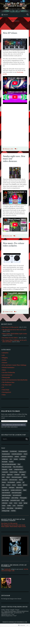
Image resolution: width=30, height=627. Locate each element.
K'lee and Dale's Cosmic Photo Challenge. (14, 365)
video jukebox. (18, 508)
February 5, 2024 (8, 148)
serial (20, 503)
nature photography (16, 492)
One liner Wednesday (8, 372)
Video (4, 395)
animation (5, 352)
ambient (17, 456)
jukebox (25, 485)
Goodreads (7, 569)
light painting (19, 487)
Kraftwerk (4, 487)
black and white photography (9, 464)
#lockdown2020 (6, 454)
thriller (9, 505)
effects (8, 477)
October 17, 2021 (8, 311)
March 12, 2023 (8, 235)
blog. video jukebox (17, 466)
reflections (4, 503)
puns (23, 500)
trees (14, 505)
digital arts (9, 474)
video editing (10, 508)
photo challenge (6, 497)
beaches (11, 461)
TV (3, 387)
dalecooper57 (22, 472)
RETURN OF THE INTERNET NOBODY (15, 4)
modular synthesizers (16, 490)
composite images (18, 469)
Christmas (4, 469)
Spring (25, 503)
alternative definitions (7, 456)
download (17, 474)
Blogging (5, 357)
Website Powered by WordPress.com (15, 622)
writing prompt (5, 510)
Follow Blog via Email (10, 411)
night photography (6, 495)
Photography (6, 377)
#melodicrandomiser (17, 454)
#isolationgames (23, 451)
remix (10, 503)
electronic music (13, 479)
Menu (6, 14)
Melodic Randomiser (8, 367)
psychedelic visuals (15, 500)
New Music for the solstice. (10, 337)
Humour (4, 362)
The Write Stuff (6, 385)
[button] (11, 550)
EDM (3, 477)
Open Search (27, 14)
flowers (4, 482)
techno (3, 505)
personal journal (7, 375)
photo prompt (5, 500)
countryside (5, 472)
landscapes (11, 487)
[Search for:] (15, 439)
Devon (3, 474)
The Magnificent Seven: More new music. (14, 329)
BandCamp (22, 459)
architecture (5, 459)
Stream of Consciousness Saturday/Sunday (14, 380)
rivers (15, 503)
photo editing (15, 497)
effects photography (16, 477)
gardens (19, 482)
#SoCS (25, 454)
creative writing (13, 472)
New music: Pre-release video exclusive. (13, 244)
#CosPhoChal (13, 451)
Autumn (16, 459)
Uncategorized (6, 392)
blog (19, 464)
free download (11, 482)
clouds (10, 469)
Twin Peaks (5, 390)
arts (3, 355)
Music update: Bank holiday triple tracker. (14, 333)
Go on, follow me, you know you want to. (13, 424)
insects (14, 485)
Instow (19, 485)
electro (25, 477)
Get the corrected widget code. (14, 569)
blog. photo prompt (6, 466)
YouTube (13, 510)
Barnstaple (4, 461)
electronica (4, 479)
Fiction (4, 360)
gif (23, 482)
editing (23, 474)
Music (4, 370)
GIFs (3, 485)
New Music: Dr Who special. (10, 327)
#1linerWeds (5, 451)
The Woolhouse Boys (8, 382)
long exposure (5, 490)
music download (6, 492)
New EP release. (10, 33)
